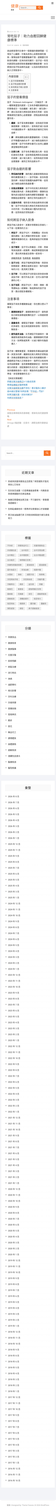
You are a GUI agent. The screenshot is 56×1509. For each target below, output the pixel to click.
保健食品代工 (23, 546)
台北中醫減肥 (39, 555)
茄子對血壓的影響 (18, 84)
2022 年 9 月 (13, 1064)
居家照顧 (12, 661)
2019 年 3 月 (13, 1314)
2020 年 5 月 (13, 1231)
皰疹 (21, 584)
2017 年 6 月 (13, 1433)
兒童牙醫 (12, 655)
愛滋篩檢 (42, 565)
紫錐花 (10, 589)
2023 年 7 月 (13, 1005)
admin (16, 45)
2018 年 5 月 (13, 1367)
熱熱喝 (41, 574)
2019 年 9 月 (13, 1278)
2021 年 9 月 (13, 1135)
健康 (15, 6)
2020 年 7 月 (13, 1219)
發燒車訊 (12, 714)
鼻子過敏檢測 (34, 608)
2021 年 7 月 (13, 1147)
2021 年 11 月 (14, 1123)
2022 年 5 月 (13, 1088)
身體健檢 (12, 744)
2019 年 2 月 (13, 1320)
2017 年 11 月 (14, 1403)
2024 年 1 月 (13, 969)
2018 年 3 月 (13, 1379)
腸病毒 (10, 594)
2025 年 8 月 (13, 862)
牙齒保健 (12, 702)
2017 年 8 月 (13, 1421)
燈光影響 (12, 690)
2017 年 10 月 (14, 1409)
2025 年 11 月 (14, 850)
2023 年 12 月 (14, 975)
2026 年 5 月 (13, 814)
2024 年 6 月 (13, 939)
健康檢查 (12, 643)
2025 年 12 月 (14, 844)
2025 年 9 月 (13, 856)
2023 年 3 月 (13, 1028)
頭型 (21, 608)
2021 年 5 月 (13, 1159)
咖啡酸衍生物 (25, 560)
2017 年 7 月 (13, 1427)
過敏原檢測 (16, 258)
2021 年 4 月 (13, 1165)
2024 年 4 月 (13, 951)
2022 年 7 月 (13, 1076)
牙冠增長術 (27, 579)
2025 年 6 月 (13, 874)
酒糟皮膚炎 (24, 599)
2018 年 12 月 (14, 1332)
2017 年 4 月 (13, 1445)
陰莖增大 (37, 599)
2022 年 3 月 (13, 1100)
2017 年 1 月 (13, 1463)
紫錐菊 (20, 589)
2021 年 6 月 (13, 1153)
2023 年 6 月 (13, 1010)
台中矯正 (10, 555)
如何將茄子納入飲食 (19, 87)
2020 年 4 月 (13, 1237)
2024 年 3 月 (13, 957)
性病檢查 (27, 258)
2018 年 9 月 (13, 1350)
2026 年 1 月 (13, 838)
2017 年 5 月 (13, 1439)
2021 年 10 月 (14, 1129)
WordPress (45, 1505)
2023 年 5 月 (13, 1016)
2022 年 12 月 (14, 1046)
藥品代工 (12, 732)
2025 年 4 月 (13, 886)
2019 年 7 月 (13, 1290)
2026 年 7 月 (13, 802)
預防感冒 (10, 608)
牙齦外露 (40, 579)
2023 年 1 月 (13, 1040)
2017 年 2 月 (13, 1457)
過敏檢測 (10, 599)
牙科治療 (12, 696)
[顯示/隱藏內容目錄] (25, 77)
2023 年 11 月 (14, 981)
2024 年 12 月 (14, 903)
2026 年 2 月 (13, 832)
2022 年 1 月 (13, 1112)
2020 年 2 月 (13, 1248)
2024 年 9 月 (13, 921)
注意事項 (14, 90)
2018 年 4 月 (13, 1373)
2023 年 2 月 (13, 1034)
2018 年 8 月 (13, 1355)
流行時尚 (12, 673)
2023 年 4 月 (13, 1022)
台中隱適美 (24, 555)
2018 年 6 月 (13, 1361)
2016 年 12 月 (14, 1468)
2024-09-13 (14, 32)
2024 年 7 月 (13, 933)
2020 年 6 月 (13, 1225)
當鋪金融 (12, 708)
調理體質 (12, 738)
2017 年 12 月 (14, 1397)
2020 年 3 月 (13, 1242)
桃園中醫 (37, 570)
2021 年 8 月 (13, 1141)
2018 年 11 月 (14, 1338)
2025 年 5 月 (13, 880)
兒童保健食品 (39, 546)
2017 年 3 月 (13, 1451)
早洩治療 (25, 570)
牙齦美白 (10, 584)
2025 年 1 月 (13, 897)
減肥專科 (12, 685)
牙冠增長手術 (12, 579)
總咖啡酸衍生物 (35, 589)
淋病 (19, 574)
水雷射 (10, 574)
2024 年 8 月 (13, 927)
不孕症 (10, 546)
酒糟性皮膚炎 (14, 756)
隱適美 (22, 604)
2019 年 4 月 (13, 1308)
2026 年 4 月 (13, 820)
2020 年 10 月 (14, 1201)
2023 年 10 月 (14, 987)
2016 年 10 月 (14, 1480)
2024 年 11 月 (14, 909)
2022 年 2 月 (13, 1106)
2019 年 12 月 (14, 1260)
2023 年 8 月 (13, 999)
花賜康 (20, 594)
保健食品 (12, 637)
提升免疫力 (11, 570)
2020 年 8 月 (13, 1213)
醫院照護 (12, 768)
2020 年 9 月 (13, 1207)
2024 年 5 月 (13, 945)
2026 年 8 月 (13, 796)
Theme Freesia (27, 1505)
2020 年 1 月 (13, 1254)
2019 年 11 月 (14, 1266)
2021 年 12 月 (14, 1118)
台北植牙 (10, 560)
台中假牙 (25, 550)
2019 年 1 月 (13, 1326)
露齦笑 (43, 604)
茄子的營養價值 (17, 81)
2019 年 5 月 (13, 1302)
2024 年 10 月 (14, 915)
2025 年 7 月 (13, 868)
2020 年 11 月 (14, 1195)
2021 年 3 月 (13, 1171)
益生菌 (31, 584)
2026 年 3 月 (13, 826)
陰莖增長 (10, 604)
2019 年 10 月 (14, 1272)
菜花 (30, 594)
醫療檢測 (12, 762)
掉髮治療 (12, 667)
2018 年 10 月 (14, 1344)
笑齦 (41, 584)
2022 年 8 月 (13, 1070)
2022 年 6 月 (13, 1082)
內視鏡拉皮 (11, 550)
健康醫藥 (26, 45)
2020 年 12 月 (14, 1189)
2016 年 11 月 (14, 1474)
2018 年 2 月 (13, 1385)
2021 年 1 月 (13, 1183)
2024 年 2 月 (13, 963)
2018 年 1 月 (13, 1391)
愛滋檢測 (30, 565)
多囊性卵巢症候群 (14, 565)
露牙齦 (33, 604)
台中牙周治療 (39, 550)
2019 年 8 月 (13, 1284)
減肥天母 (30, 574)
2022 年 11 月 (14, 1052)
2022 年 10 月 (14, 1058)
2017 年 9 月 (13, 1415)
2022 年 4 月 (13, 1094)
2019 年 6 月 (13, 1296)
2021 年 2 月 (13, 1177)
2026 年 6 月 (13, 808)
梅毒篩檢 (36, 258)
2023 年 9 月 (13, 993)
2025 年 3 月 (13, 892)
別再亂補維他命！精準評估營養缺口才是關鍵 (28, 509)
